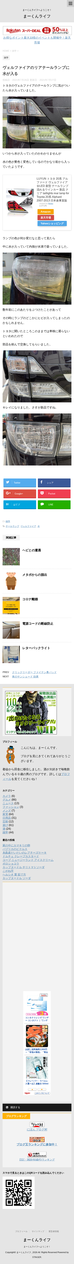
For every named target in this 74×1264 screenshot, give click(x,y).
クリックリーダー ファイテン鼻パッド (34, 672)
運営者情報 (54, 1231)
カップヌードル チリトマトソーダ (24, 867)
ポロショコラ (11, 863)
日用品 (7, 817)
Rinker (50, 203)
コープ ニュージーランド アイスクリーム (28, 860)
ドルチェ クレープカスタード (21, 856)
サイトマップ (38, 1231)
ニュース (8, 803)
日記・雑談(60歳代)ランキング (37, 1159)
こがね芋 (8, 870)
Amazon (46, 211)
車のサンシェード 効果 (25, 676)
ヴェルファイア (28, 526)
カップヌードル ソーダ (17, 878)
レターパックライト (36, 648)
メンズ (7, 810)
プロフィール (21, 1231)
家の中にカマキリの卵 (16, 845)
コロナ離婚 (30, 599)
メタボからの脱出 (34, 574)
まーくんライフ (37, 16)
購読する (15, 1107)
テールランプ (12, 526)
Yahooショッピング (52, 223)
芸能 (5, 821)
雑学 (8, 521)
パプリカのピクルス (15, 849)
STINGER (36, 1257)
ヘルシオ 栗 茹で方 (14, 874)
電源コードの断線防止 (37, 623)
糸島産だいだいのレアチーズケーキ (25, 852)
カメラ (7, 796)
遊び (5, 825)
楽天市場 (46, 217)
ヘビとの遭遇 (31, 550)
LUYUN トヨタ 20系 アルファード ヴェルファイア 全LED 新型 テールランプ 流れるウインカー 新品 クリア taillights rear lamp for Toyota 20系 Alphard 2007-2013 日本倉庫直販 (53, 189)
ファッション (11, 806)
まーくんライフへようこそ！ (37, 1246)
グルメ (7, 799)
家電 (5, 814)
